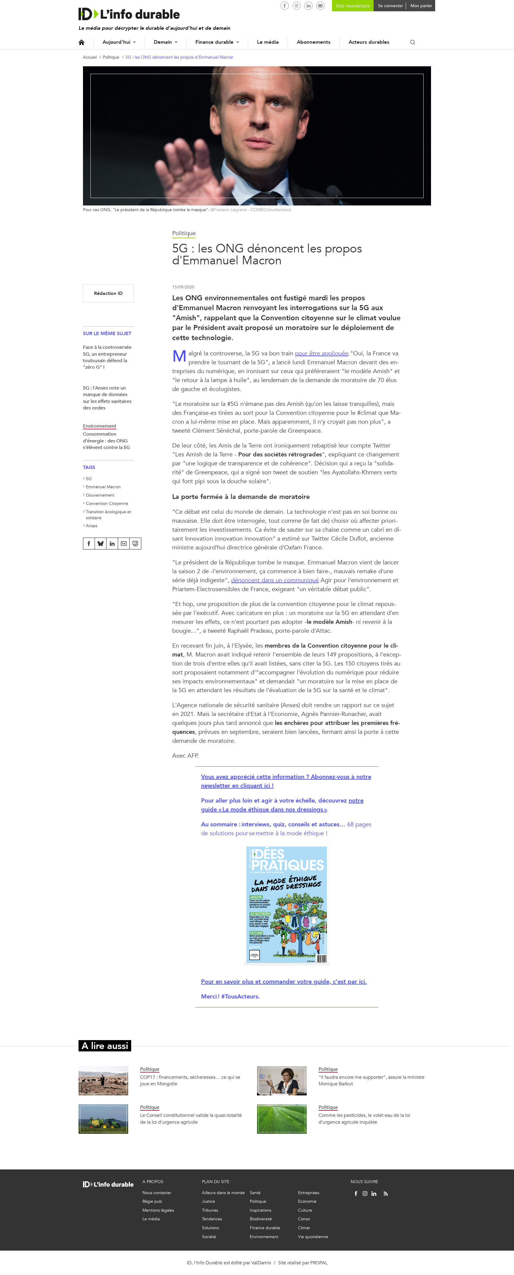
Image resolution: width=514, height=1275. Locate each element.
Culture (305, 1210)
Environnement (264, 1237)
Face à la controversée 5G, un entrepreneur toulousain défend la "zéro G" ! (107, 357)
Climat (304, 1228)
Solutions (210, 1228)
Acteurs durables (369, 42)
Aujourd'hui (116, 42)
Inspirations (260, 1210)
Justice (208, 1201)
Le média (268, 42)
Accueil (81, 42)
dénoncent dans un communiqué (275, 580)
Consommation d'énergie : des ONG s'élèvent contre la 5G (106, 440)
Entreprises (308, 1193)
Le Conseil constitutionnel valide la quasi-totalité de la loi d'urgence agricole (191, 1118)
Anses (91, 526)
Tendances (212, 1219)
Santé (255, 1193)
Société (209, 1237)
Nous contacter (156, 1193)
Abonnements (313, 42)
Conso (304, 1219)
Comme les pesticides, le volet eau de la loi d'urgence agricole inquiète (364, 1118)
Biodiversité (261, 1219)
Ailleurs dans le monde (223, 1193)
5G (89, 479)
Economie (307, 1201)
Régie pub (152, 1201)
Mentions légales (158, 1210)
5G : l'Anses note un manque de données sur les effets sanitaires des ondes (107, 398)
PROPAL (318, 1263)
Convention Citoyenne (107, 503)
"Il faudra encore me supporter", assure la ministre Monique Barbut (371, 1080)
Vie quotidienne (313, 1237)
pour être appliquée (321, 353)
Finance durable (214, 42)
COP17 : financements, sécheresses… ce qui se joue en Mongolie (190, 1080)
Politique (111, 57)
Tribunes (210, 1210)
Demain (163, 42)
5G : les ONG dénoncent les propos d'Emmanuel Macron (180, 57)
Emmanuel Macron (103, 487)
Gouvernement (100, 495)
